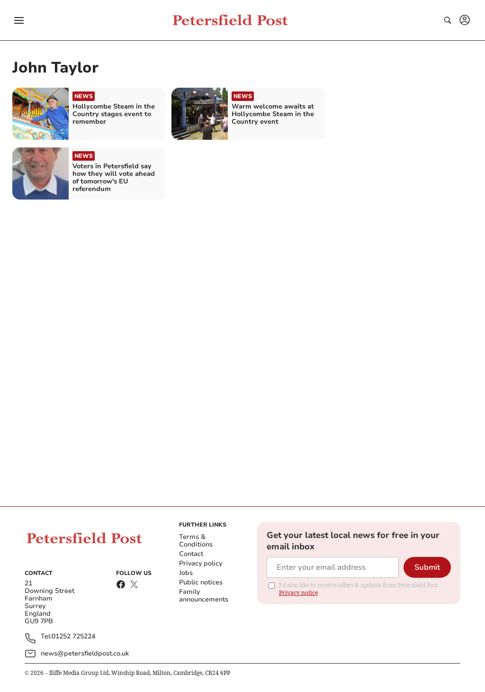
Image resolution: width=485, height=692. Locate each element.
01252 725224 (73, 637)
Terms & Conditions (196, 540)
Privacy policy (200, 563)
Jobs (186, 572)
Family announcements (203, 595)
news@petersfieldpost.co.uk (85, 653)
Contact (191, 553)
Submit (427, 567)
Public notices (201, 582)
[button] (19, 20)
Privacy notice (298, 592)
